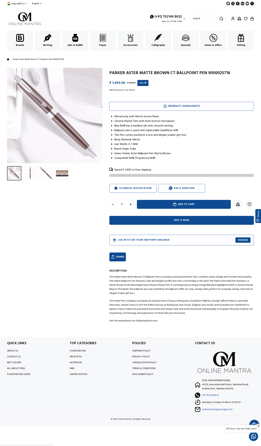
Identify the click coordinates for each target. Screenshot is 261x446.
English (35, 3)
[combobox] (208, 18)
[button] (252, 18)
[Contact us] (253, 436)
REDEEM (243, 240)
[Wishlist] (246, 18)
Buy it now (181, 220)
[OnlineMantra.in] (25, 19)
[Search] (221, 18)
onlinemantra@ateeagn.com (217, 409)
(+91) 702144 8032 (168, 16)
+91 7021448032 (210, 395)
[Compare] (239, 18)
